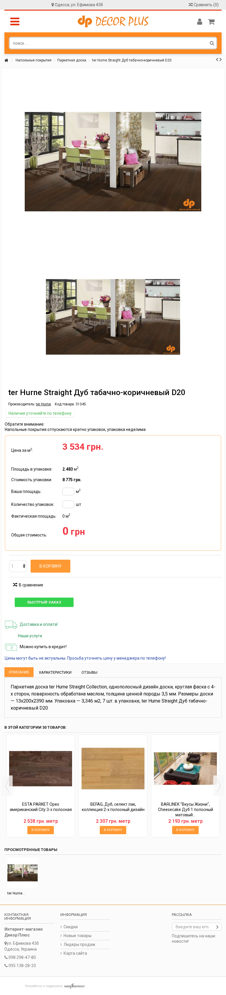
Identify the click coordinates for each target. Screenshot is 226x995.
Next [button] (218, 785)
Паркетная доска (71, 60)
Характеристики (55, 672)
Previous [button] (7, 785)
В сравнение (31, 585)
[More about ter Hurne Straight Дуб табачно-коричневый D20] (22, 873)
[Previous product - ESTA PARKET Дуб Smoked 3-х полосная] (217, 59)
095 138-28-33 (22, 965)
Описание (19, 672)
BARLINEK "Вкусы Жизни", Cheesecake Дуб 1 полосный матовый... (185, 809)
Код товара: (65, 404)
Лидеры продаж (79, 944)
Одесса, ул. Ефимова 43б (79, 4)
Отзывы (89, 672)
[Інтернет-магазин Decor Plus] (113, 21)
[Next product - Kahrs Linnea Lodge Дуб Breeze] (221, 59)
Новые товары (78, 935)
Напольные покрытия (33, 60)
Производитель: (21, 404)
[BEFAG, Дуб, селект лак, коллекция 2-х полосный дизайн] (113, 768)
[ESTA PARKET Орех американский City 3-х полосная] (40, 768)
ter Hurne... (16, 893)
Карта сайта (75, 953)
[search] (212, 43)
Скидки (71, 926)
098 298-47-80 (22, 957)
